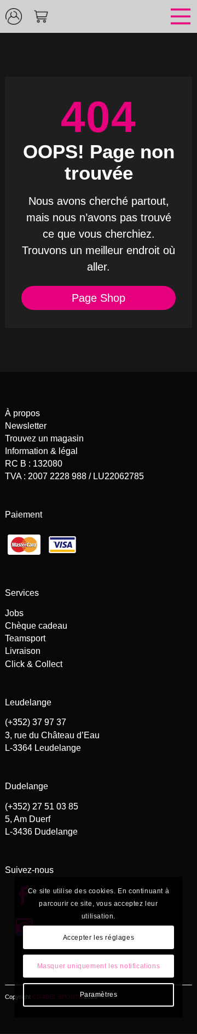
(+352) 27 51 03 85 (41, 806)
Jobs (14, 613)
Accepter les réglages (99, 937)
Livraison (22, 651)
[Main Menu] (126, 16)
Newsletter (26, 425)
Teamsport (25, 638)
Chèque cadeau (36, 625)
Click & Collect (33, 664)
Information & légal (41, 451)
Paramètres (99, 994)
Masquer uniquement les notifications (98, 966)
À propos (22, 413)
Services (22, 593)
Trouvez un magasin (44, 438)
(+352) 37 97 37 (35, 722)
